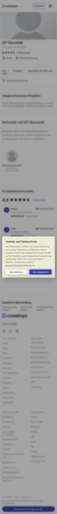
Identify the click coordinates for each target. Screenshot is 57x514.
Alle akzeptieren (41, 272)
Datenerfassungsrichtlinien (19, 265)
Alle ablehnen (16, 272)
